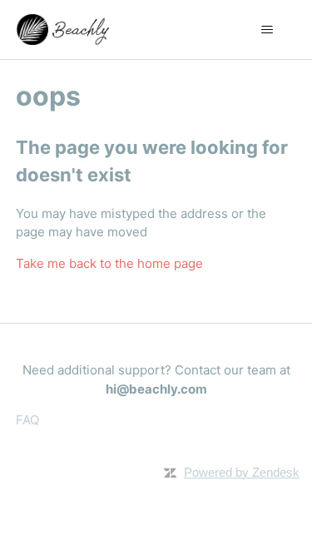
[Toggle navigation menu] (266, 30)
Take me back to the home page (109, 263)
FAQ (27, 420)
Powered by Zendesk (242, 472)
